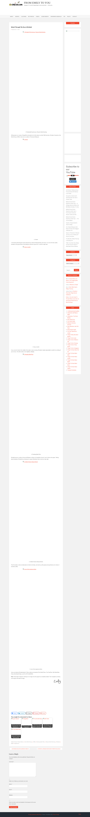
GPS (64, 16)
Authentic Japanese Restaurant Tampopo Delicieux (49, 748)
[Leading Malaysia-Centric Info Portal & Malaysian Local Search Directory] (72, 79)
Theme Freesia (56, 814)
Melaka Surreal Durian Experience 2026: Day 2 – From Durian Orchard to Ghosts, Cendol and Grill (71, 212)
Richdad (58, 741)
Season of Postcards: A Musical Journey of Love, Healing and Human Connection (72, 234)
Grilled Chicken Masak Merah (17, 741)
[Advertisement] (57, 11)
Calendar (23, 16)
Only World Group (28, 741)
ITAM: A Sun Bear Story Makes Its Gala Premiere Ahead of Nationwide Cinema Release (72, 244)
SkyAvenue (16, 743)
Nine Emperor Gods (71, 329)
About (11, 16)
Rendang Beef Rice (41, 741)
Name (10, 784)
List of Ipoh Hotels (71, 321)
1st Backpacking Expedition (73, 311)
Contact (75, 16)
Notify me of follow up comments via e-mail (18, 781)
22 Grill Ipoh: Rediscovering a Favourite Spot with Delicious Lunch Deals (72, 191)
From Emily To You (37, 2)
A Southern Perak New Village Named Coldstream (71, 293)
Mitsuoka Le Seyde (74, 284)
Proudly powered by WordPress (34, 814)
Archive (17, 16)
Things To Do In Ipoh (71, 338)
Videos (37, 16)
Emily (67, 297)
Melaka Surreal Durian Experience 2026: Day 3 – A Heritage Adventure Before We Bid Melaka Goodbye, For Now (72, 204)
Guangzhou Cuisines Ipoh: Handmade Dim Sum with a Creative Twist (71, 197)
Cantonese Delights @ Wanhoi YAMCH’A (20, 748)
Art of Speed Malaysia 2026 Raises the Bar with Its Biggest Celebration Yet (72, 228)
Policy (69, 16)
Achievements (45, 16)
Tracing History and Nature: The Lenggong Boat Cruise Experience (72, 280)
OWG (34, 741)
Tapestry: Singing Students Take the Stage (71, 223)
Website (11, 795)
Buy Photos (31, 16)
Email (10, 789)
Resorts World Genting (50, 741)
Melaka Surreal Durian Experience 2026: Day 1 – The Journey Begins (72, 218)
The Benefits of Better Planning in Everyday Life (72, 239)
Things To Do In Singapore (73, 348)
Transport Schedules (56, 16)
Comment (11, 761)
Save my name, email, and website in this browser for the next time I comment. (22, 803)
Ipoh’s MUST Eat (71, 319)
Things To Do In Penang (72, 343)
